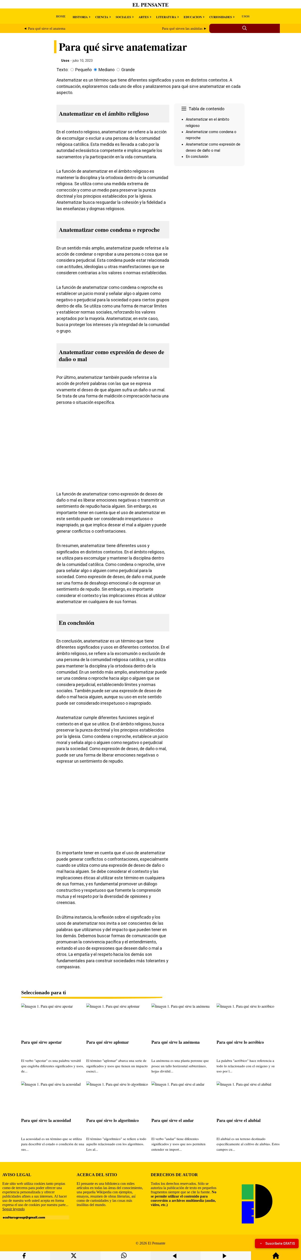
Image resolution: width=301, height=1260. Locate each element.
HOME (61, 16)
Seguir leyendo (13, 1209)
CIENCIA (101, 17)
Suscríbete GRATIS (280, 1243)
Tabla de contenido (206, 108)
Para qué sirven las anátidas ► (184, 28)
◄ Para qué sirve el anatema (44, 28)
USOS (246, 16)
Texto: (62, 69)
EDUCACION (193, 17)
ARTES (144, 17)
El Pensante (150, 4)
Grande (128, 69)
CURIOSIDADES (220, 17)
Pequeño (83, 69)
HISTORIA (80, 17)
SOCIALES (123, 17)
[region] (209, 207)
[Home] (275, 1258)
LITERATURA (166, 17)
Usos (65, 60)
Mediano (107, 69)
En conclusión (197, 156)
